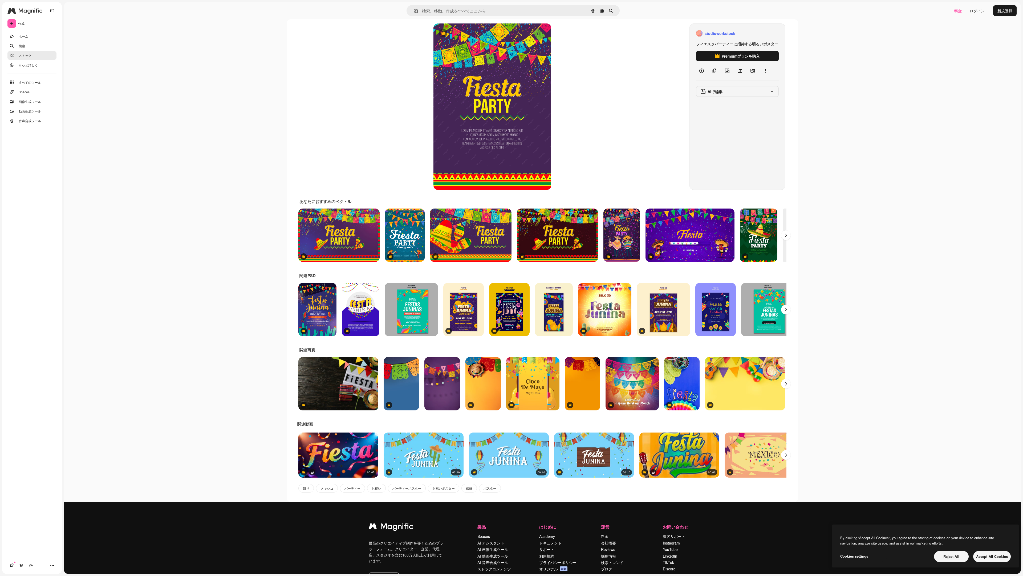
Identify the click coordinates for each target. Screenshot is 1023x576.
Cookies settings (854, 556)
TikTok (668, 562)
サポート (546, 549)
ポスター (490, 488)
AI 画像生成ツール (492, 549)
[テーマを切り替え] (31, 565)
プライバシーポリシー (558, 562)
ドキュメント (550, 543)
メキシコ (326, 488)
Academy (547, 536)
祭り (306, 488)
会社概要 (608, 543)
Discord (669, 568)
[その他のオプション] (765, 71)
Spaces (483, 536)
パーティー (352, 488)
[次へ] (786, 235)
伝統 (469, 488)
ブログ (606, 568)
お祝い (376, 488)
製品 (481, 527)
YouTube (670, 549)
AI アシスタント (490, 543)
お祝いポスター (443, 488)
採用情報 (608, 556)
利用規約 (546, 556)
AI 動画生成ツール (492, 556)
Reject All (951, 556)
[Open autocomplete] (414, 11)
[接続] (11, 565)
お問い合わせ (675, 527)
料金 (958, 10)
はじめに (547, 527)
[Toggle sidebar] (52, 10)
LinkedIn (670, 556)
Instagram (671, 543)
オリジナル (470, 33)
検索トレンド (612, 562)
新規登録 (1004, 10)
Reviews (608, 549)
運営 (605, 527)
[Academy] (21, 565)
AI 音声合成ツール (492, 562)
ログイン (977, 10)
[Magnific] (391, 527)
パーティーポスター (406, 488)
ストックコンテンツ (494, 568)
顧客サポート (674, 536)
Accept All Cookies (992, 556)
